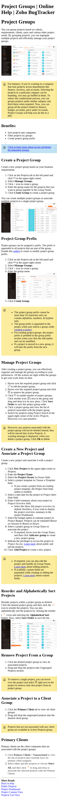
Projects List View (10, 795)
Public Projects (8, 786)
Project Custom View (12, 792)
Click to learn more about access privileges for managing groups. (29, 148)
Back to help (7, 783)
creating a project (23, 329)
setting (16, 251)
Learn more (30, 544)
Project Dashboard (10, 789)
